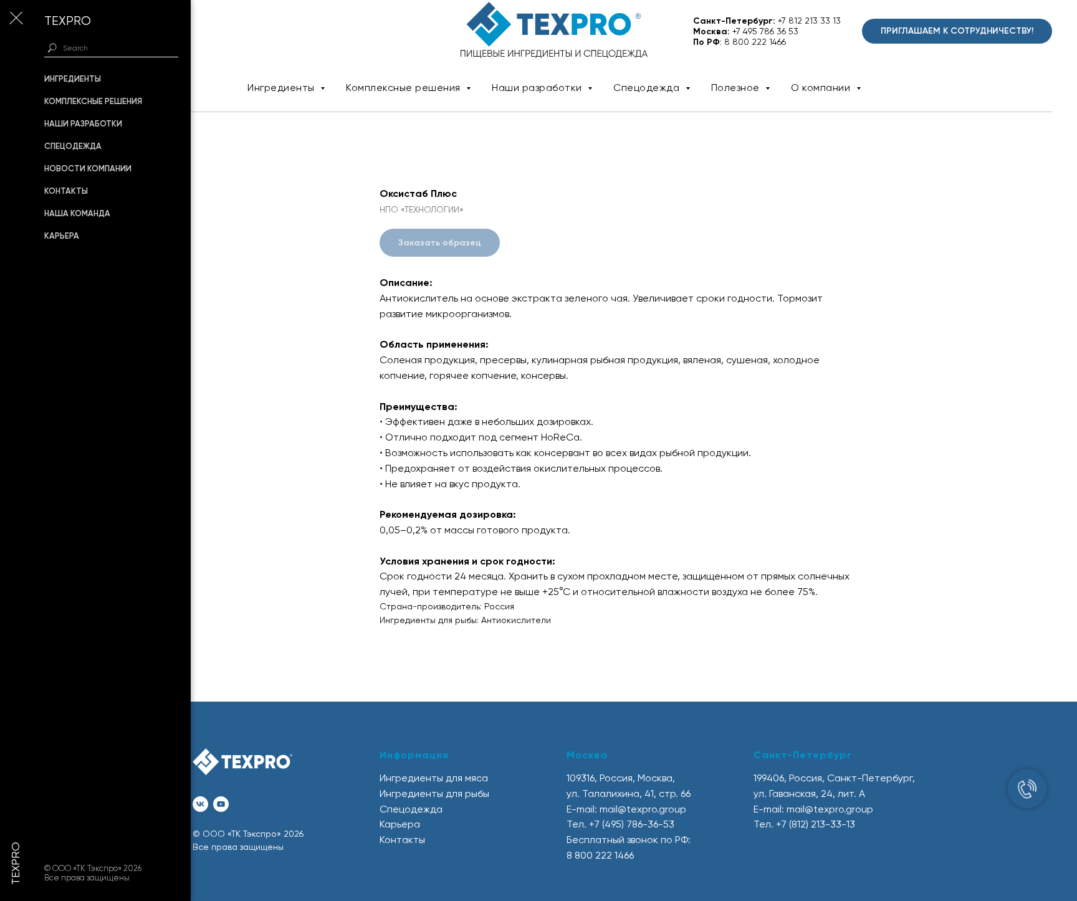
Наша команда (77, 213)
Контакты (66, 191)
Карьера (61, 236)
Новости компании (88, 168)
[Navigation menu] (15, 18)
